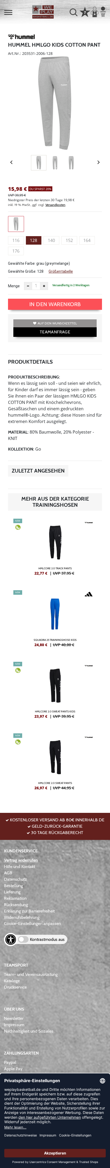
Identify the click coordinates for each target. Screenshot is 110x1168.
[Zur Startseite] (43, 12)
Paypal (10, 1062)
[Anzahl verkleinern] (28, 286)
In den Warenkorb (55, 304)
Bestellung (13, 885)
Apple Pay (13, 1068)
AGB (8, 872)
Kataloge (12, 980)
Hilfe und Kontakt (19, 866)
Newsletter (13, 1018)
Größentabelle (61, 271)
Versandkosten (55, 205)
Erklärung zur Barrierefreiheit (29, 911)
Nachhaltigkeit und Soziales (28, 1031)
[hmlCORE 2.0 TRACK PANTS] (55, 549)
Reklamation (15, 898)
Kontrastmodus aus (47, 939)
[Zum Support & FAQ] (85, 11)
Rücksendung (16, 904)
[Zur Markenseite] (21, 38)
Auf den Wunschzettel (57, 323)
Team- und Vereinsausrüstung (31, 974)
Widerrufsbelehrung (22, 917)
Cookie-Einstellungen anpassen (32, 923)
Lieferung (12, 891)
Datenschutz (15, 879)
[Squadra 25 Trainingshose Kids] (55, 621)
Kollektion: (21, 449)
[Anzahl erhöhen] (44, 286)
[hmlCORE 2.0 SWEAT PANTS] (55, 764)
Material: (18, 432)
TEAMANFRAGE (55, 331)
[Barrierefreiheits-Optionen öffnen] (10, 939)
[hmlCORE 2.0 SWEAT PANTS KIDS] (55, 692)
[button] (8, 12)
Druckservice (15, 987)
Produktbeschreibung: (34, 377)
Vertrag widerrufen (21, 860)
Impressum (14, 1024)
